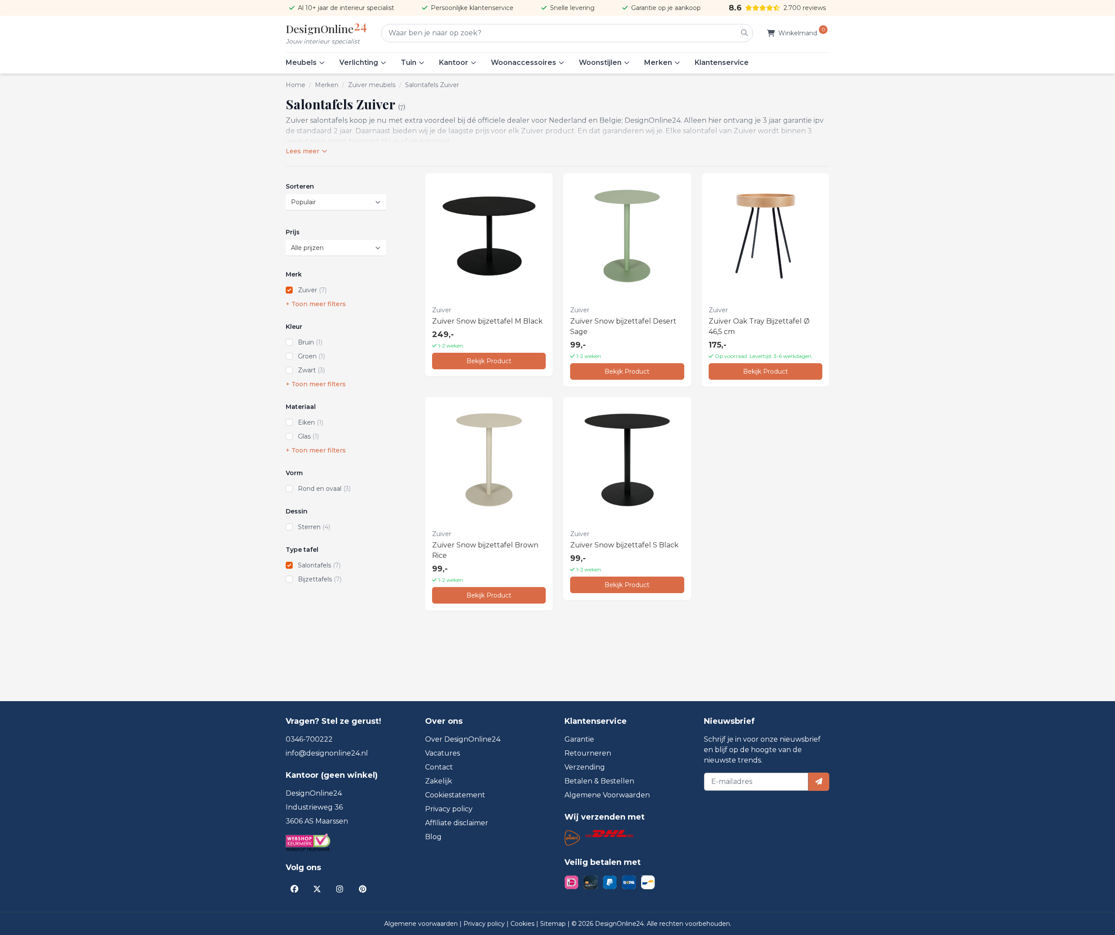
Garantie (579, 739)
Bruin (310, 342)
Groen (311, 356)
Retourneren (587, 753)
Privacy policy (449, 809)
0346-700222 (309, 739)
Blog (433, 837)
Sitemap (554, 924)
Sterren (314, 527)
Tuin (408, 62)
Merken (658, 62)
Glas (308, 436)
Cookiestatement (455, 795)
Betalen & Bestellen (599, 781)
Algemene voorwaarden (422, 924)
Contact (439, 767)
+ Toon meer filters (316, 304)
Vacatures (442, 753)
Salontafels (319, 565)
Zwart (311, 370)
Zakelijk (438, 781)
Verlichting (358, 62)
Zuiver (312, 290)
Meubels (301, 62)
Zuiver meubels (371, 85)
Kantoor (453, 62)
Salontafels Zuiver (432, 85)
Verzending (584, 767)
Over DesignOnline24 (462, 739)
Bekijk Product (488, 361)
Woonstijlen (600, 62)
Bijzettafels (319, 579)
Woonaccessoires (523, 62)
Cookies (523, 924)
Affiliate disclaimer (456, 823)
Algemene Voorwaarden (607, 795)
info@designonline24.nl (327, 753)
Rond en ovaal (324, 489)
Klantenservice (722, 62)
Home (295, 85)
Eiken (310, 422)
